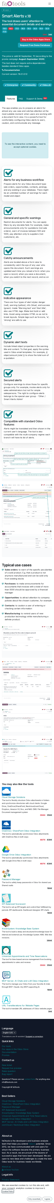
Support (36, 98)
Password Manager (11, 879)
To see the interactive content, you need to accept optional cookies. (25, 145)
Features (11, 98)
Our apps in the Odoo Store (15, 1049)
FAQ (21, 98)
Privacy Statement (10, 1179)
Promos (5, 1055)
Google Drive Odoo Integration (16, 854)
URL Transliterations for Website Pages (20, 1005)
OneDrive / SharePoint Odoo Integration (21, 831)
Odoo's (32, 1144)
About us (6, 1166)
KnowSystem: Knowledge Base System (20, 928)
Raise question (9, 1071)
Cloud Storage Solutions (13, 797)
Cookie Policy (8, 1191)
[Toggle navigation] (49, 3)
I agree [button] (47, 1199)
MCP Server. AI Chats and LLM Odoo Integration (25, 981)
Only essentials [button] (34, 1199)
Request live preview (11, 1068)
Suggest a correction (34, 1036)
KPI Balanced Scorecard (13, 904)
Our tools (6, 1046)
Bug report (7, 1074)
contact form (29, 1079)
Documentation (12, 70)
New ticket (7, 1065)
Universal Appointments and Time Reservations (24, 956)
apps (7, 10)
